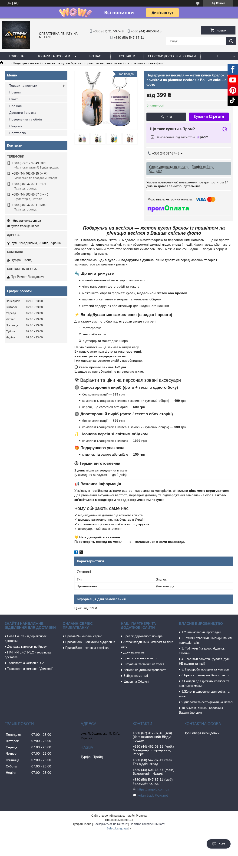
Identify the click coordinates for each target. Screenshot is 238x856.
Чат (222, 844)
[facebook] (76, 553)
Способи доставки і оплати (172, 56)
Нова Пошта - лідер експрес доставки (26, 638)
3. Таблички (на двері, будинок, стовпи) (202, 651)
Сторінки (16, 126)
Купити (166, 117)
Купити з (201, 117)
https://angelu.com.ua (26, 220)
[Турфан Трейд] (16, 48)
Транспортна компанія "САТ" (27, 663)
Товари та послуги (54, 56)
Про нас (94, 56)
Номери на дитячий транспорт (144, 670)
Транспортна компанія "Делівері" (30, 668)
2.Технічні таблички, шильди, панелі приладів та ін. (205, 640)
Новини (15, 92)
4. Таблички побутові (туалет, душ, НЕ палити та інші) (204, 661)
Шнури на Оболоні (136, 681)
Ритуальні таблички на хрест (143, 664)
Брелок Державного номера (142, 636)
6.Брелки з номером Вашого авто (205, 675)
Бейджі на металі (135, 675)
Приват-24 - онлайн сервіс (83, 636)
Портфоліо (17, 133)
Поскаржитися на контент (110, 824)
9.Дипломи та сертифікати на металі (207, 702)
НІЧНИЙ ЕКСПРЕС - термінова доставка (28, 655)
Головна (16, 56)
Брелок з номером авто (139, 658)
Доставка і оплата (22, 112)
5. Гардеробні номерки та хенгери (205, 669)
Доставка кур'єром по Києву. (27, 646)
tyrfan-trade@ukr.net (25, 226)
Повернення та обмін (25, 119)
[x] (81, 553)
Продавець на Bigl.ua (119, 820)
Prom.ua (141, 815)
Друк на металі (134, 652)
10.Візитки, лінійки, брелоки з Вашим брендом (201, 710)
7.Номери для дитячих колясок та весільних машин (204, 683)
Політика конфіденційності (147, 824)
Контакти (127, 56)
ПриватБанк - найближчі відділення (90, 642)
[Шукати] (231, 41)
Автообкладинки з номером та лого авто (147, 644)
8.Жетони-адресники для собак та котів (204, 694)
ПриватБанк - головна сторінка (87, 648)
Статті (13, 99)
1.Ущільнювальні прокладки (201, 632)
